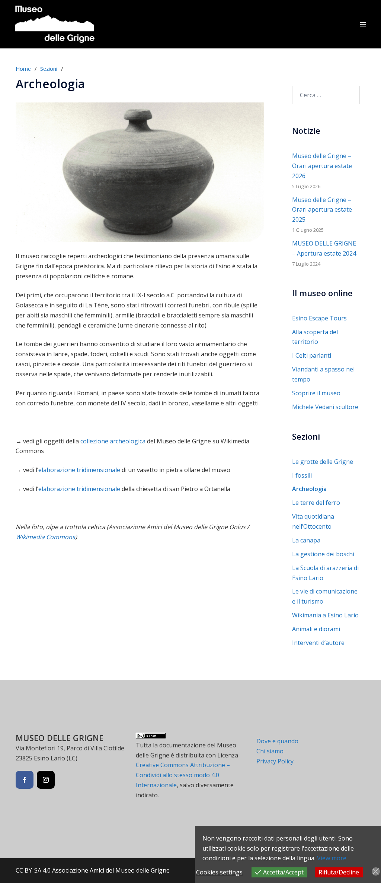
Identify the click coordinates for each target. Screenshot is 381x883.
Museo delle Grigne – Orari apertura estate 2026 (322, 166)
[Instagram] (46, 780)
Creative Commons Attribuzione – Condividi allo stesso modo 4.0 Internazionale (183, 775)
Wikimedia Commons (45, 537)
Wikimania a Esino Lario (325, 615)
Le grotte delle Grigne (322, 462)
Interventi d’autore (318, 643)
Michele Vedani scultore (325, 407)
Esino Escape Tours (319, 318)
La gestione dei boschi (323, 554)
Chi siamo (270, 751)
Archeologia (309, 489)
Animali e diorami (316, 629)
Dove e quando (277, 741)
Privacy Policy (275, 761)
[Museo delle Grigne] (55, 23)
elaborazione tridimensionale (79, 470)
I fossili (302, 475)
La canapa (306, 540)
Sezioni (48, 68)
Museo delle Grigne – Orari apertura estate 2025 (322, 210)
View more (331, 858)
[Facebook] (24, 780)
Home (23, 68)
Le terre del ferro (316, 503)
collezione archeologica (112, 441)
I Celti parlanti (311, 355)
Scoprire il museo (316, 393)
